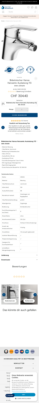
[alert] (23, 386)
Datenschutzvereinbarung (19, 391)
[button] (23, 398)
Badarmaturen (10, 301)
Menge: (11, 109)
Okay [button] (23, 394)
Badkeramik (29, 301)
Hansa (19, 77)
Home (2, 21)
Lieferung (5, 255)
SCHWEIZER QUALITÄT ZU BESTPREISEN (19, 359)
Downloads (5, 260)
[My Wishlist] (28, 7)
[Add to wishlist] (36, 78)
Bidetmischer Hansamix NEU (9, 332)
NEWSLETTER (19, 363)
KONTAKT (19, 368)
